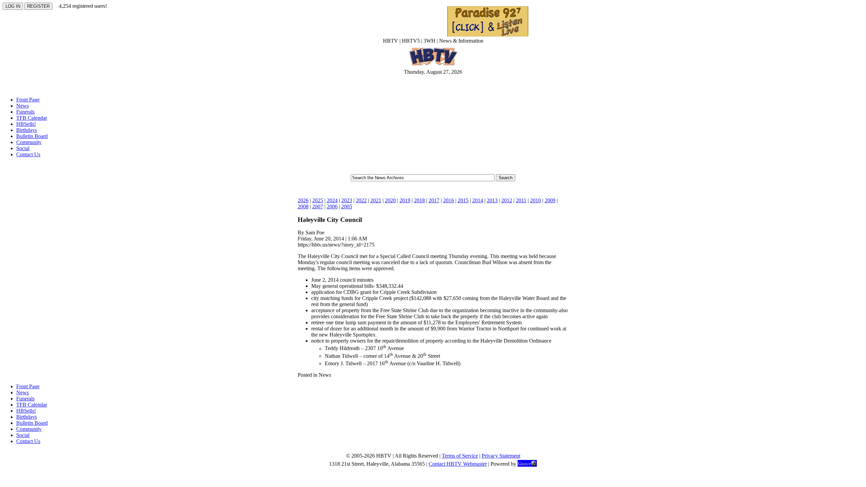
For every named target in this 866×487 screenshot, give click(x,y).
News (22, 106)
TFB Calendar (31, 118)
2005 (346, 206)
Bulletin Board (32, 136)
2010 (535, 200)
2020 (390, 200)
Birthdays (26, 130)
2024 (332, 200)
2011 (521, 200)
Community (29, 142)
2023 (346, 200)
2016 (448, 200)
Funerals (25, 112)
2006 (332, 206)
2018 (419, 200)
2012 (506, 200)
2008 (303, 206)
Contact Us (28, 154)
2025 (317, 200)
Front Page (28, 99)
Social (22, 148)
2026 (303, 200)
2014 (477, 200)
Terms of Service (460, 456)
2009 (550, 200)
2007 (317, 206)
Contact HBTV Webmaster (458, 464)
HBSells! (26, 124)
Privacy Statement (501, 456)
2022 (361, 200)
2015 (463, 200)
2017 (434, 200)
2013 (492, 200)
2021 (375, 200)
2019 (405, 200)
